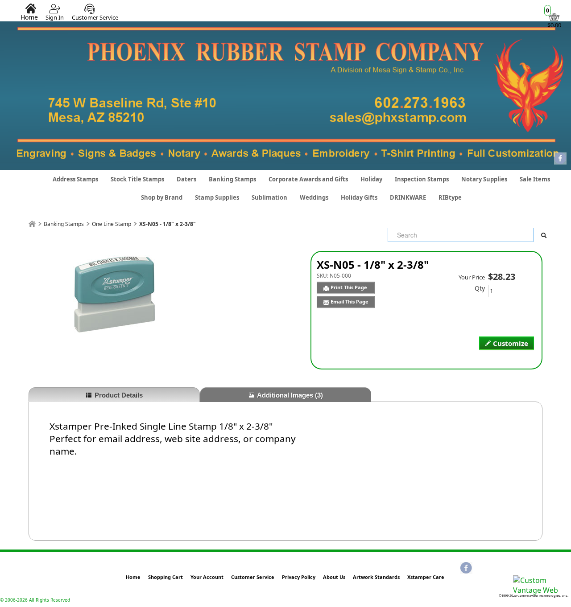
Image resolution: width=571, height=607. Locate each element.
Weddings (314, 197)
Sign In (55, 17)
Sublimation (269, 197)
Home (29, 17)
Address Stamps (75, 179)
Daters (186, 179)
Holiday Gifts (359, 197)
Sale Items (535, 179)
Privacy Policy (298, 577)
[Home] (32, 224)
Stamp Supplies (217, 197)
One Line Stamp (111, 224)
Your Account (206, 577)
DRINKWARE (408, 197)
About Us (334, 577)
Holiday (371, 179)
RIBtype (450, 197)
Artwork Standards (376, 577)
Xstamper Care (425, 577)
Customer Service (95, 17)
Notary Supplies (484, 179)
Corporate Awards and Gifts (308, 179)
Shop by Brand (161, 197)
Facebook (560, 159)
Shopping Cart (165, 577)
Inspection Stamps (422, 179)
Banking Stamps (232, 179)
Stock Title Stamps (137, 179)
